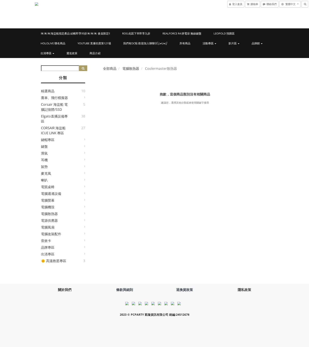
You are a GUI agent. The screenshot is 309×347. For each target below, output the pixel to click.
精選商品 (47, 91)
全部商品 (109, 68)
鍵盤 (44, 146)
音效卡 (46, 240)
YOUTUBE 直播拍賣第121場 (94, 43)
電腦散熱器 (49, 213)
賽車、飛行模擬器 (54, 97)
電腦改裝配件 (51, 234)
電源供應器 (49, 220)
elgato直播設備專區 (54, 119)
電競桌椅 (47, 187)
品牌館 (256, 43)
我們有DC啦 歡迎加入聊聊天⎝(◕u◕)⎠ (145, 43)
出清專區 (46, 53)
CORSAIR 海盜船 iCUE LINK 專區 (53, 130)
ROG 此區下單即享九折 (136, 33)
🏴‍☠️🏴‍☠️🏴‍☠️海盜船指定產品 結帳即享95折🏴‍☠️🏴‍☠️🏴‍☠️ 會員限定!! (75, 33)
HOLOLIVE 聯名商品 (53, 43)
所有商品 (185, 43)
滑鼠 (44, 153)
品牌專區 (47, 247)
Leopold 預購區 (224, 33)
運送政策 (71, 53)
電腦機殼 (47, 207)
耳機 (44, 160)
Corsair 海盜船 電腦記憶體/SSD (54, 107)
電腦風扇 (47, 227)
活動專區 (208, 43)
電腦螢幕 (47, 200)
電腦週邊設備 (51, 193)
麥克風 (46, 173)
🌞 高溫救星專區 (53, 261)
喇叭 (44, 180)
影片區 (232, 43)
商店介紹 (95, 53)
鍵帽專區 (47, 139)
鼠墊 (44, 166)
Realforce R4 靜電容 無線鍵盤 (181, 33)
